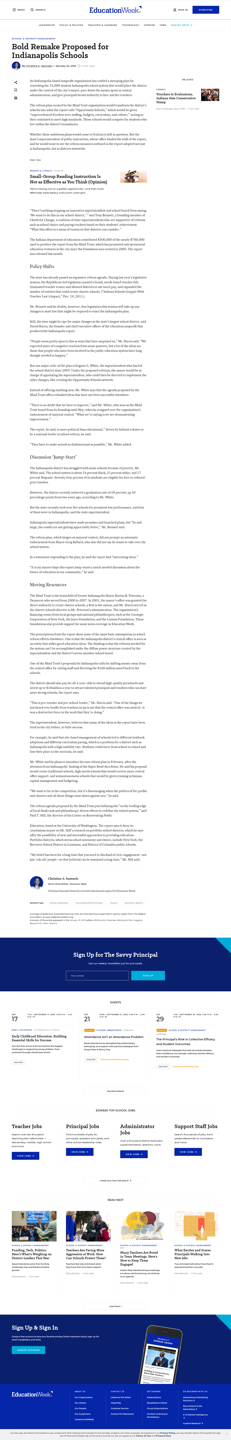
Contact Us (117, 1391)
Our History (80, 1403)
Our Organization (84, 1397)
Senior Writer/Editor (58, 884)
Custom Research (192, 1423)
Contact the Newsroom (122, 1414)
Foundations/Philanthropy (89, 903)
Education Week (78, 884)
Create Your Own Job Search (114, 1180)
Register (18, 1062)
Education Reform (134, 903)
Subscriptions (154, 1397)
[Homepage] (115, 9)
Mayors (113, 903)
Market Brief (180, 25)
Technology (130, 25)
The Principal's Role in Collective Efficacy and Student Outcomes (185, 1042)
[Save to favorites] (15, 90)
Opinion (149, 25)
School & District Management (34, 38)
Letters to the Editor (121, 1397)
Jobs (163, 25)
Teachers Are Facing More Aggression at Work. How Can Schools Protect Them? (86, 1254)
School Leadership (59, 903)
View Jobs (24, 1156)
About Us (80, 1391)
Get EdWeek (154, 1391)
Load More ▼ (115, 1306)
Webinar (128, 1030)
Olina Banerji (18, 1276)
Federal (161, 89)
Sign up (148, 975)
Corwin (125, 1059)
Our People (80, 1408)
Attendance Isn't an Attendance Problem (113, 1037)
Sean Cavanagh (164, 109)
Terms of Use (143, 1436)
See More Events (115, 1091)
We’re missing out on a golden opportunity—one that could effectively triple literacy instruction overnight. (67, 190)
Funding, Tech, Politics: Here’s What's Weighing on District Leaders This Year (32, 1254)
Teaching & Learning (102, 25)
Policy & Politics (71, 25)
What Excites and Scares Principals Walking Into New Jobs (192, 1254)
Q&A (122, 1248)
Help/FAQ (116, 1403)
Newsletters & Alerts (157, 1403)
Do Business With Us (195, 1391)
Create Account (28, 1350)
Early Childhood (22, 1030)
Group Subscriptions (157, 1408)
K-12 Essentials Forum (47, 1030)
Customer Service (120, 1408)
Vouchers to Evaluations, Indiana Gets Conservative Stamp (176, 98)
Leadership (47, 25)
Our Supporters (82, 1414)
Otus (196, 1066)
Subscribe (206, 10)
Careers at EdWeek (84, 1419)
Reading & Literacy (41, 171)
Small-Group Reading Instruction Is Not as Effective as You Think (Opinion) (68, 179)
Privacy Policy (167, 1433)
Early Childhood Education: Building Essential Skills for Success (39, 1038)
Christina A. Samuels (39, 65)
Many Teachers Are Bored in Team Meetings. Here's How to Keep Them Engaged (139, 1258)
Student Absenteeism (109, 1030)
